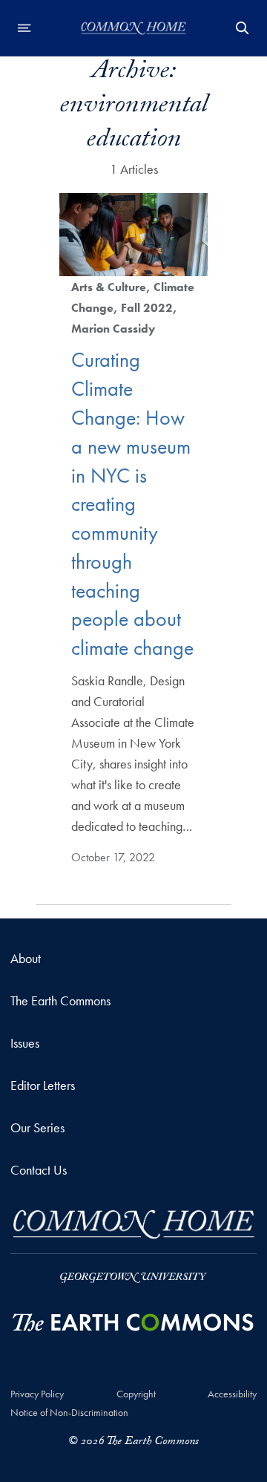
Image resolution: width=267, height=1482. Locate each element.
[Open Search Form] (242, 28)
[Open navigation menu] (24, 28)
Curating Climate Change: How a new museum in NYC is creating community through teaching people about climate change (132, 504)
